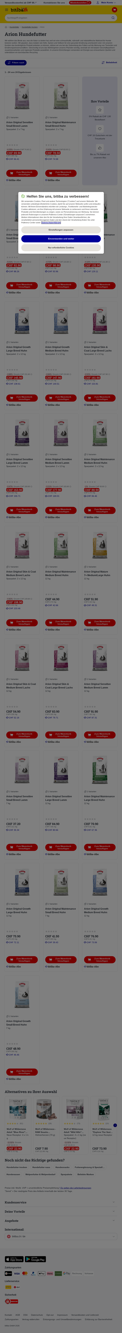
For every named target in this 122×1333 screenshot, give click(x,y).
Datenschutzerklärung (51, 223)
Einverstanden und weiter (61, 238)
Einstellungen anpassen (61, 230)
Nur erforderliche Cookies (61, 247)
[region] (61, 223)
